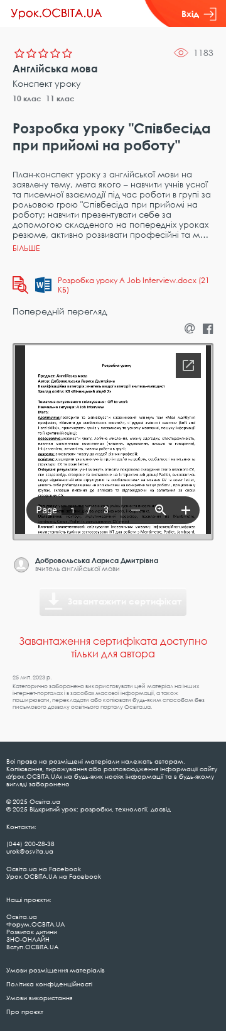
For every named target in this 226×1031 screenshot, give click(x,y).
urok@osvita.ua (29, 851)
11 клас (60, 98)
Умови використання (39, 997)
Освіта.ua (21, 916)
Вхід (190, 13)
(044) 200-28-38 (30, 843)
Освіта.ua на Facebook (43, 868)
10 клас (27, 98)
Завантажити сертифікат (125, 601)
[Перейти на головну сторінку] (56, 14)
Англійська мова (55, 68)
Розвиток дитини (31, 931)
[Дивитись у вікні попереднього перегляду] (20, 285)
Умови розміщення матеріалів (55, 970)
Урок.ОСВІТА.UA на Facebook (53, 876)
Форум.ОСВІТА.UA (35, 924)
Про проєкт (24, 1011)
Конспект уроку (47, 83)
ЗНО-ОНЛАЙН (28, 939)
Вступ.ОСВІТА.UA (32, 946)
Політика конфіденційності (49, 984)
